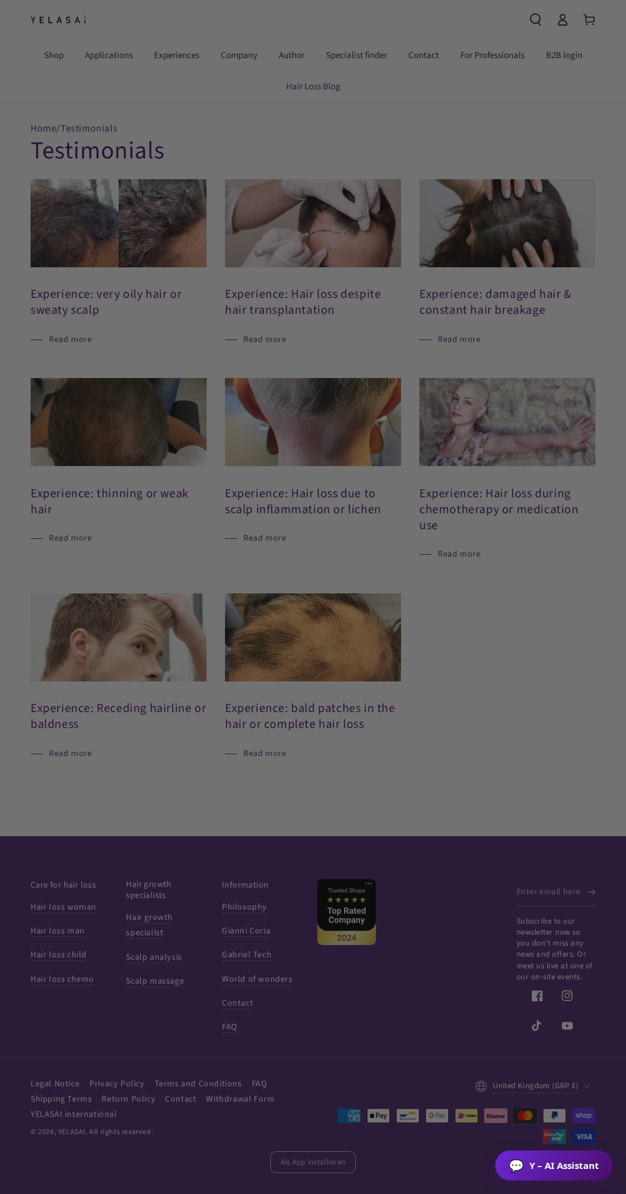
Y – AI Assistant (554, 1165)
